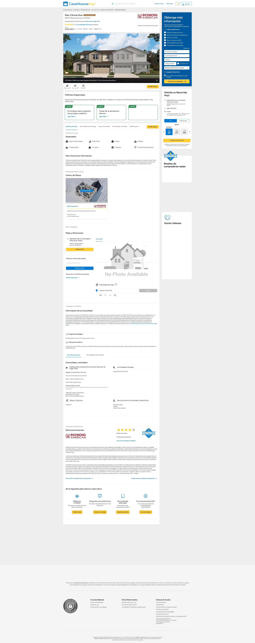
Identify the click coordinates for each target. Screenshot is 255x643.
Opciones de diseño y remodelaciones (177, 35)
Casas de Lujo (94, 605)
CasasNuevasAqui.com (81, 583)
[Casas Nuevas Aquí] (79, 4)
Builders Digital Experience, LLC (103, 638)
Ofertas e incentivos (172, 37)
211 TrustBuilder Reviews (83, 24)
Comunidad (99, 239)
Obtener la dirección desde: (76, 258)
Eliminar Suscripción (162, 609)
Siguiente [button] (189, 131)
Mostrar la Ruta (79, 268)
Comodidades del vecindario (95, 355)
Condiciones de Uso (162, 614)
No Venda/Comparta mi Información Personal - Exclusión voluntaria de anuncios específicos (166, 621)
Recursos (170, 3)
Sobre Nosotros (161, 602)
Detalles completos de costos (175, 32)
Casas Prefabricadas (96, 602)
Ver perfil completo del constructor (78, 478)
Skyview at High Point (93, 21)
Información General (73, 355)
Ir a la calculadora (145, 512)
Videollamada (183, 120)
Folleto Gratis (153, 86)
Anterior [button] (164, 131)
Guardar (156, 38)
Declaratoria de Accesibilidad (165, 612)
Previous (64, 58)
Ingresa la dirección (105, 290)
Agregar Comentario (173, 72)
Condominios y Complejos (98, 607)
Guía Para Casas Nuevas (129, 605)
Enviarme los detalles (175, 81)
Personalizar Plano (87, 190)
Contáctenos (160, 605)
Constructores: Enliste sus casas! (166, 607)
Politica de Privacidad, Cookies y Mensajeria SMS (171, 616)
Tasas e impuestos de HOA (174, 40)
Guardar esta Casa (122, 512)
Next (157, 58)
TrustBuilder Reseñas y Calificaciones (134, 607)
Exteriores (67, 88)
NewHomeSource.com (129, 602)
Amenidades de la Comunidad (175, 45)
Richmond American (75, 430)
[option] (169, 132)
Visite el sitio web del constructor (143, 478)
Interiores (75, 88)
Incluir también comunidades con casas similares (176, 76)
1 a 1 (171, 120)
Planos (83, 88)
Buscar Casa (159, 3)
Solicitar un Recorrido (177, 140)
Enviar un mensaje (100, 512)
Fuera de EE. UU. (184, 63)
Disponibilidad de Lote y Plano (175, 43)
